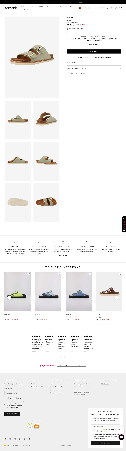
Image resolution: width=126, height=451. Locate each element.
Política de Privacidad (37, 387)
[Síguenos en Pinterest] (20, 439)
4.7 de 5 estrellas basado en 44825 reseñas (71, 366)
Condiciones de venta (56, 390)
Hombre (19, 398)
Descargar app (93, 44)
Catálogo (25, 9)
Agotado (94, 51)
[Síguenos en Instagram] (15, 439)
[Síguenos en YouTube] (24, 439)
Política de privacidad (99, 438)
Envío (51, 384)
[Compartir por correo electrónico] (84, 73)
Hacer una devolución (56, 393)
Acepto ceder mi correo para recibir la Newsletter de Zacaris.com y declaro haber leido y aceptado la (106, 436)
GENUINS (70, 18)
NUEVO (59, 6)
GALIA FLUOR (9, 317)
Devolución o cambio (56, 387)
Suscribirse (12, 413)
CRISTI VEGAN (40, 317)
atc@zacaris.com (79, 386)
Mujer (11, 398)
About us (33, 384)
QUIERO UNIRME (105, 443)
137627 (98, 317)
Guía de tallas (105, 384)
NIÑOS (41, 6)
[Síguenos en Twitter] (10, 439)
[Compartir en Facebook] (76, 73)
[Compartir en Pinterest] (81, 73)
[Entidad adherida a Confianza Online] (33, 425)
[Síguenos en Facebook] (5, 439)
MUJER (23, 6)
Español (100, 8)
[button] (61, 356)
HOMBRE (33, 6)
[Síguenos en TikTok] (29, 439)
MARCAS (50, 6)
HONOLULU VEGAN (72, 317)
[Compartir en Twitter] (79, 73)
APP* (80, 2)
